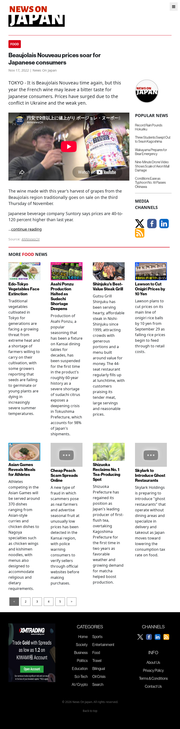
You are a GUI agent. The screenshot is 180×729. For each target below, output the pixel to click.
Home (83, 636)
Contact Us (153, 686)
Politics (82, 660)
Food (96, 652)
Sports (97, 636)
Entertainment (103, 644)
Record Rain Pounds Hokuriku (148, 127)
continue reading (26, 229)
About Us (153, 662)
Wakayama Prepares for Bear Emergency (151, 152)
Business (81, 652)
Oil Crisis (98, 676)
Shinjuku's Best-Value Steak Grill (108, 286)
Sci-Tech (81, 676)
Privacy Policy (153, 670)
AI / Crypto (80, 684)
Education (80, 668)
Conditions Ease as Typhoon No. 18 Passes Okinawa (150, 182)
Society (82, 644)
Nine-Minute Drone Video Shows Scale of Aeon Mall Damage (152, 166)
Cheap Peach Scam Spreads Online (64, 475)
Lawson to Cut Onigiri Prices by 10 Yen (150, 288)
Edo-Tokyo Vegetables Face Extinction (23, 288)
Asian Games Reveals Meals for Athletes (21, 469)
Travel (96, 660)
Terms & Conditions (153, 678)
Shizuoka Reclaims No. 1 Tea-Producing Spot (106, 472)
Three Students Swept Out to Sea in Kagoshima (152, 139)
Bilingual (98, 668)
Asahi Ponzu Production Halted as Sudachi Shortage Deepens (62, 296)
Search (97, 684)
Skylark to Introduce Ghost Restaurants (150, 475)
